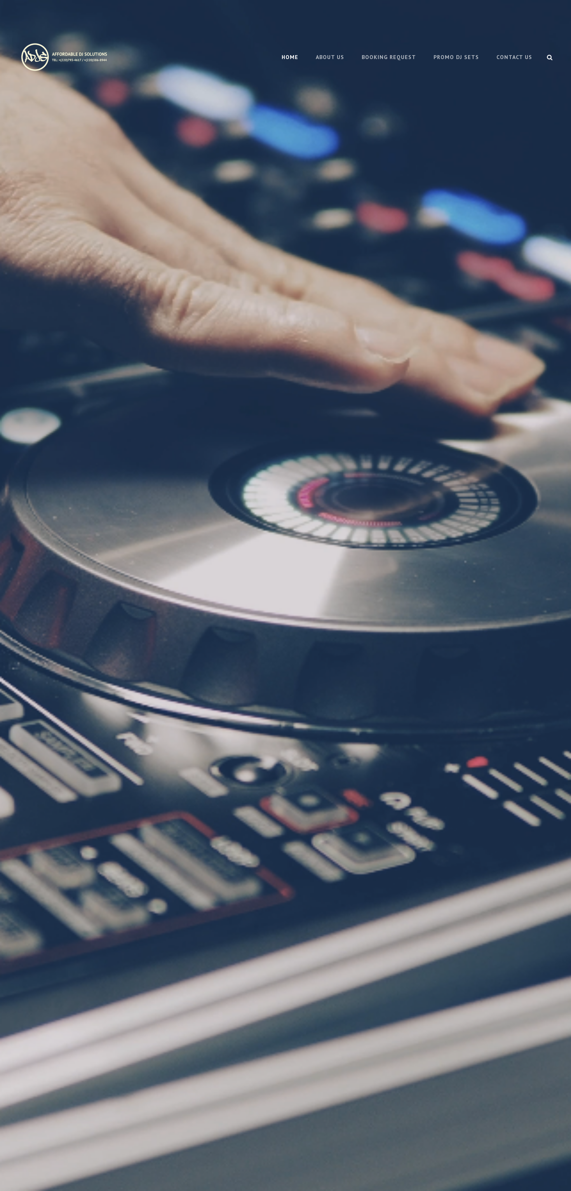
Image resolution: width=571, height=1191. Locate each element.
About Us (330, 57)
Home (290, 57)
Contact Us (514, 57)
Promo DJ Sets (456, 57)
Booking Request (389, 57)
